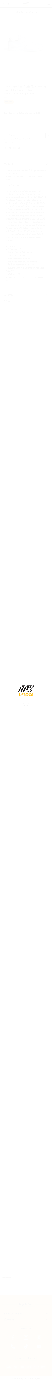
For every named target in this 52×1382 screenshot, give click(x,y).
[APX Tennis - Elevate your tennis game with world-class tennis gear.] (26, 691)
